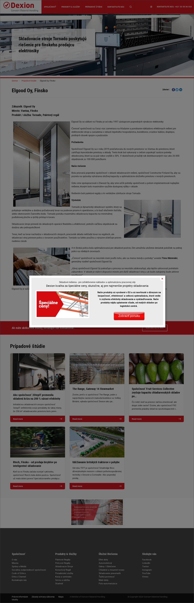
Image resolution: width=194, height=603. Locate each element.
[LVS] (129, 315)
